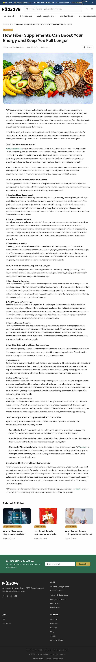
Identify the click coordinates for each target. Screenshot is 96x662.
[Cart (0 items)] (91, 9)
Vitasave (82, 447)
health (78, 489)
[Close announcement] (92, 2)
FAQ (3, 619)
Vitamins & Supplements (45, 16)
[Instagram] (3, 596)
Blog (11, 24)
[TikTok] (11, 596)
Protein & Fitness (66, 16)
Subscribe (83, 564)
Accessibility (58, 659)
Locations (54, 623)
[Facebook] (7, 596)
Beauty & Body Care (58, 599)
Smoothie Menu (56, 640)
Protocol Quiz (27, 16)
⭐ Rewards (7, 3)
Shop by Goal (9, 16)
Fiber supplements (14, 148)
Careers (53, 636)
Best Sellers (54, 603)
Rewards (53, 628)
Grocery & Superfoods (59, 595)
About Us (53, 619)
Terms (48, 659)
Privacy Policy (38, 659)
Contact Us (85, 2)
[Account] (86, 9)
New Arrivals (55, 607)
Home (5, 24)
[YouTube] (16, 596)
